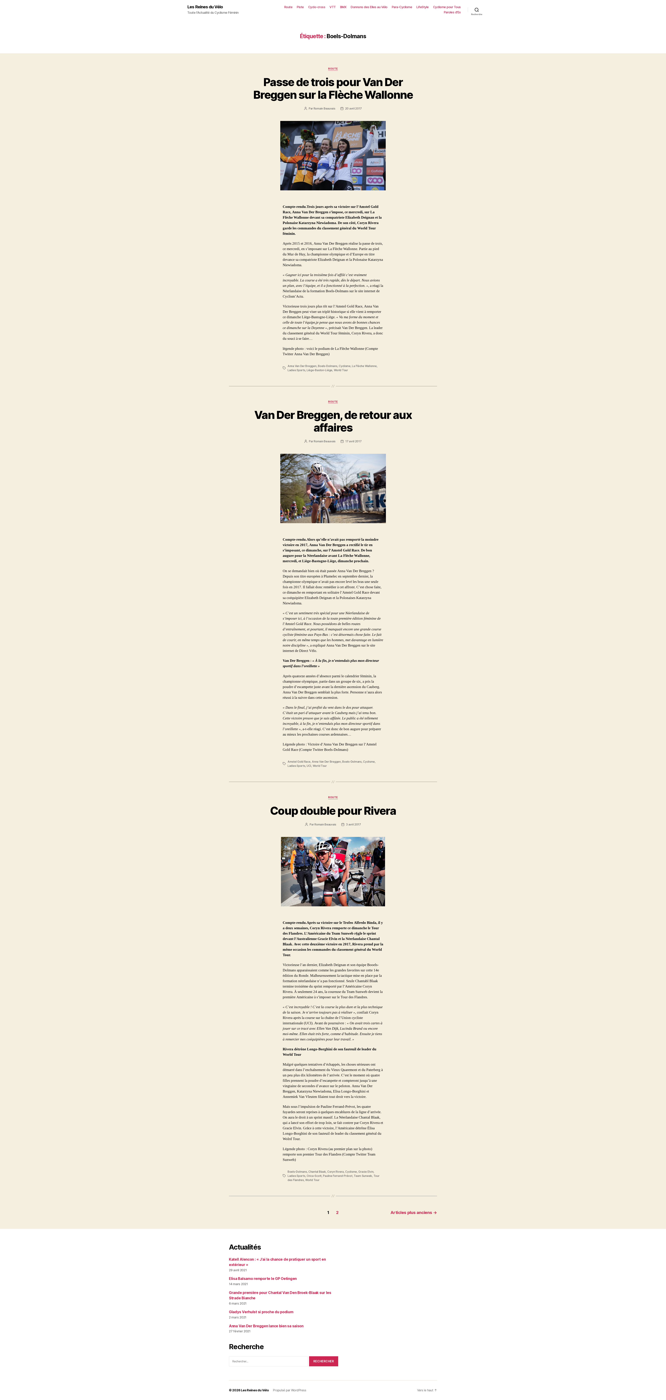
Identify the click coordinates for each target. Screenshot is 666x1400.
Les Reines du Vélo (205, 7)
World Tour (341, 370)
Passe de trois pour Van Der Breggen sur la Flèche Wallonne (333, 88)
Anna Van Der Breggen (302, 366)
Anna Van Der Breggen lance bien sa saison (266, 1326)
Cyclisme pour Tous (447, 7)
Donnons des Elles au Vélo (369, 7)
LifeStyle (422, 7)
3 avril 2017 (353, 824)
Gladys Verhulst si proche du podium (261, 1312)
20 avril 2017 (353, 108)
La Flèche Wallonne (364, 366)
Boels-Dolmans (327, 366)
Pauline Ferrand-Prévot (337, 1176)
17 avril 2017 (353, 441)
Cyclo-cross (316, 7)
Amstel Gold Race (299, 761)
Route (288, 7)
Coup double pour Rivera (333, 810)
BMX (343, 7)
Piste (300, 7)
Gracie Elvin (365, 1171)
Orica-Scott (314, 1176)
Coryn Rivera (335, 1171)
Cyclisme (345, 366)
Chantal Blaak (317, 1171)
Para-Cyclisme (402, 7)
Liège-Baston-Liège (319, 370)
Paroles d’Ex (452, 12)
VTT (333, 7)
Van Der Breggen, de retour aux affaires (333, 421)
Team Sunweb (363, 1176)
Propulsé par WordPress (289, 1390)
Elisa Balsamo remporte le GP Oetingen (263, 1278)
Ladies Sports (296, 370)
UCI (309, 766)
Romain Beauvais (324, 108)
